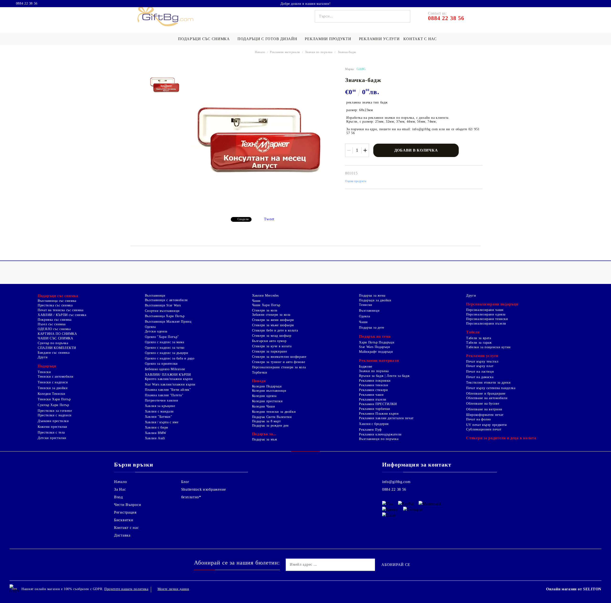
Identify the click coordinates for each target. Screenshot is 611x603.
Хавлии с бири (156, 427)
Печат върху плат (479, 366)
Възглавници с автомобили (166, 300)
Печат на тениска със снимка (61, 310)
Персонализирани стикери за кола (279, 367)
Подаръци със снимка (204, 39)
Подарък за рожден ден (270, 425)
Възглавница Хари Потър (165, 316)
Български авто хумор (269, 341)
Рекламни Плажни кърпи (379, 413)
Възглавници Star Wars (163, 305)
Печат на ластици (480, 371)
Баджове (365, 366)
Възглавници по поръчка (378, 439)
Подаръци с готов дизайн (267, 39)
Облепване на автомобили (487, 398)
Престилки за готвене (55, 411)
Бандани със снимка (53, 352)
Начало (260, 52)
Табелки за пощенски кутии (488, 347)
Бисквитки (123, 520)
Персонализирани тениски (487, 319)
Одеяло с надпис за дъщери (166, 353)
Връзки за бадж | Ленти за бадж (384, 376)
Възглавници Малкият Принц (168, 321)
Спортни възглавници (162, 311)
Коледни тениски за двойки (274, 411)
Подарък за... (264, 434)
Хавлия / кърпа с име (162, 422)
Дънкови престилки (53, 421)
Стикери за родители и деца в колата (501, 438)
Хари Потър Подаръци (376, 342)
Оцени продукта (355, 181)
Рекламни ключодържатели (380, 434)
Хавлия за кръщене (160, 406)
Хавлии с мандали (159, 411)
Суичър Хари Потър (53, 405)
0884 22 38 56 (26, 3)
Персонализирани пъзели (486, 323)
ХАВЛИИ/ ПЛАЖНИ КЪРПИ (168, 374)
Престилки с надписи (55, 415)
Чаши (256, 301)
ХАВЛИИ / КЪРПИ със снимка (62, 315)
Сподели (243, 219)
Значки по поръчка (319, 52)
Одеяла (150, 327)
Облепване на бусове (482, 403)
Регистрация (125, 512)
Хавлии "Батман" (158, 416)
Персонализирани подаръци (492, 304)
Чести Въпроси (127, 505)
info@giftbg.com (396, 482)
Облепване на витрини (484, 409)
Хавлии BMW (155, 433)
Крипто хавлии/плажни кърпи (169, 379)
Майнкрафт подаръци (376, 351)
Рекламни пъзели (372, 399)
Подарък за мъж (264, 439)
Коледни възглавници (269, 390)
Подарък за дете (371, 327)
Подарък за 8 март (266, 421)
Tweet (269, 219)
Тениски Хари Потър (54, 399)
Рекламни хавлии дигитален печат (386, 418)
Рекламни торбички (374, 409)
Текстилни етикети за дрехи (488, 382)
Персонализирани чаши (485, 310)
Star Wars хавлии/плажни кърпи (170, 384)
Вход (118, 497)
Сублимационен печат (483, 429)
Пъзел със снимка (52, 324)
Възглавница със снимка (57, 301)
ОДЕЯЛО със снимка (54, 329)
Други (42, 357)
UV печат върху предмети (486, 425)
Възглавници (155, 295)
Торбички (259, 372)
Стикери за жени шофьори (273, 320)
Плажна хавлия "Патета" (164, 395)
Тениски (44, 372)
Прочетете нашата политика (126, 589)
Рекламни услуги (379, 39)
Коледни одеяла (264, 396)
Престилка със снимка (55, 305)
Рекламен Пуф (370, 429)
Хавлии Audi (155, 438)
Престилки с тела (51, 432)
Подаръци (47, 366)
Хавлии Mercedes (265, 295)
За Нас (120, 489)
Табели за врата (478, 338)
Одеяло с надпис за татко (164, 347)
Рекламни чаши (371, 395)
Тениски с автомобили (56, 376)
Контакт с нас (420, 39)
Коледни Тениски (51, 394)
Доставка (122, 535)
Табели (472, 332)
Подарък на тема (375, 336)
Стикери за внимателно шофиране (279, 357)
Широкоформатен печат (485, 415)
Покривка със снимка (55, 319)
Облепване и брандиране (486, 393)
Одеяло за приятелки (161, 363)
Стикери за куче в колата (272, 346)
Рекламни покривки (375, 380)
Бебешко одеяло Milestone (165, 369)
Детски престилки (52, 438)
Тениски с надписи (53, 382)
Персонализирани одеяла (486, 314)
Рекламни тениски (373, 385)
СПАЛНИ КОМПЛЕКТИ (57, 348)
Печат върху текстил (482, 361)
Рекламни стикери (373, 390)
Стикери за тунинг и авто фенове (278, 362)
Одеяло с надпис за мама (164, 342)
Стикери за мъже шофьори (273, 325)
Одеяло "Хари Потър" (162, 337)
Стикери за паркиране (269, 351)
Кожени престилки (52, 427)
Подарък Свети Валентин (272, 417)
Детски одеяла (156, 331)
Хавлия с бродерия (374, 424)
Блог (185, 482)
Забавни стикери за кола (271, 314)
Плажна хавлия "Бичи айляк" (168, 389)
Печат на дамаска (479, 377)
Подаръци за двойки (375, 300)
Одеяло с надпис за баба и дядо (170, 358)
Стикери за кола (264, 310)
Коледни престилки (267, 401)
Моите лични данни (173, 589)
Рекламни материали (285, 52)
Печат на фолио (478, 419)
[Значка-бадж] (164, 84)
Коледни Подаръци (267, 386)
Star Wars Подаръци (374, 347)
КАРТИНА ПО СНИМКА (57, 334)
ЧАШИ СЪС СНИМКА (55, 338)
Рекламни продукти (328, 39)
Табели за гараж (479, 342)
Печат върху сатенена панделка (490, 388)
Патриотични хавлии (161, 400)
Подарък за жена (372, 295)
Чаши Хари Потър (266, 305)
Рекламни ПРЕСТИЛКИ (378, 404)
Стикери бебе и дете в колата (275, 330)
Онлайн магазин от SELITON (573, 589)
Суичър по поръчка (53, 343)
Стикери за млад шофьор (271, 335)
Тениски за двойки (53, 388)
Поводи (259, 381)
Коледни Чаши (263, 406)
